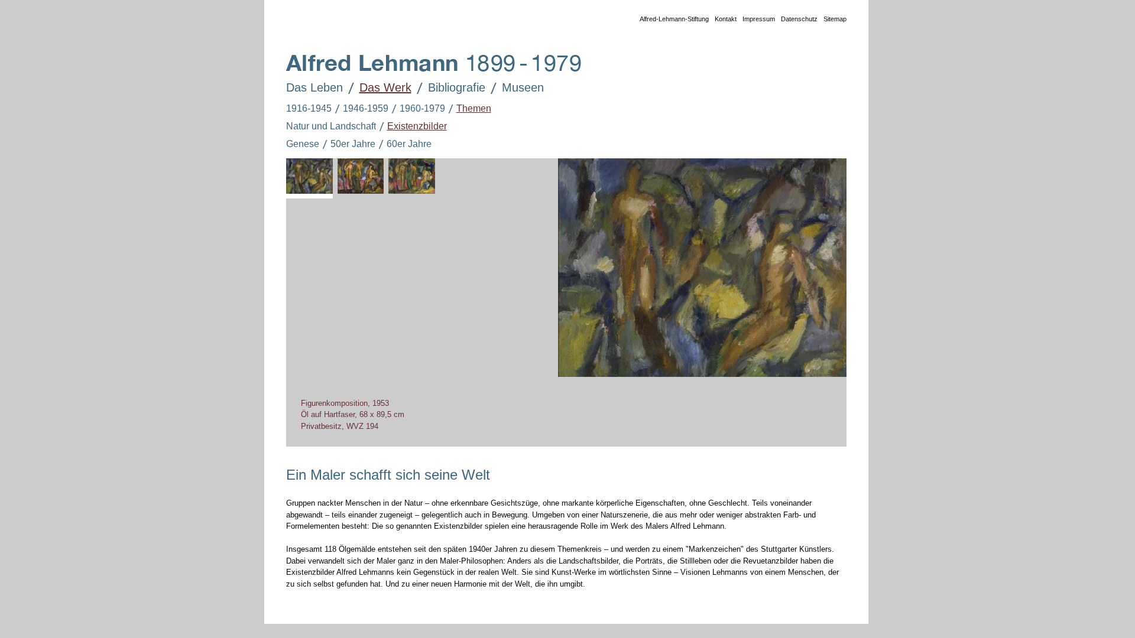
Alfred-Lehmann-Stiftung (674, 18)
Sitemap (835, 18)
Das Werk (385, 87)
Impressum (758, 18)
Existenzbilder (417, 126)
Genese (302, 144)
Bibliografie (456, 87)
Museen (523, 87)
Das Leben (314, 87)
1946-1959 (365, 108)
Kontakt (726, 18)
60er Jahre (409, 144)
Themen (473, 108)
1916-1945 (309, 108)
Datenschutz (799, 18)
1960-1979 (422, 108)
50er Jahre (352, 144)
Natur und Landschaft (331, 126)
